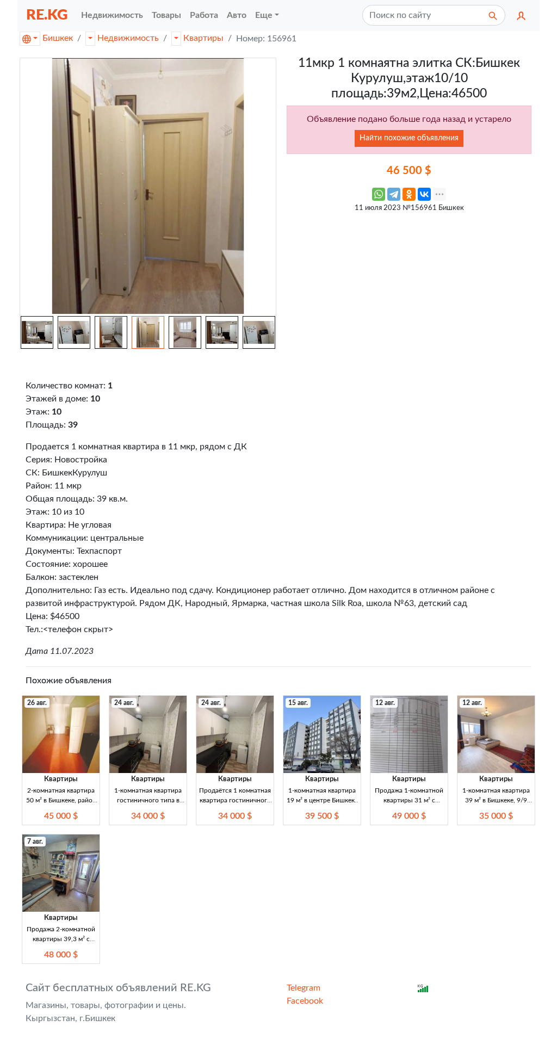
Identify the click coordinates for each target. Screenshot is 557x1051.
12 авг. (385, 703)
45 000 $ (61, 816)
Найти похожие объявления (409, 138)
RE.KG (47, 15)
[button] (521, 15)
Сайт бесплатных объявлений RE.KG (118, 987)
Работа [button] (204, 15)
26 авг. (37, 703)
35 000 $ (496, 816)
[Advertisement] (409, 294)
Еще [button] (264, 15)
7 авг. (35, 841)
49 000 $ (409, 816)
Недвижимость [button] (112, 15)
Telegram (303, 988)
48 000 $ (61, 954)
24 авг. (124, 703)
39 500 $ (322, 816)
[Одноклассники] (409, 194)
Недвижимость (128, 38)
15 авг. (298, 703)
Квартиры (203, 38)
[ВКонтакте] (424, 194)
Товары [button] (166, 15)
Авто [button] (236, 15)
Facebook (305, 1001)
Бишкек (57, 38)
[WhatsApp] (378, 194)
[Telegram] (393, 194)
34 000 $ (148, 816)
